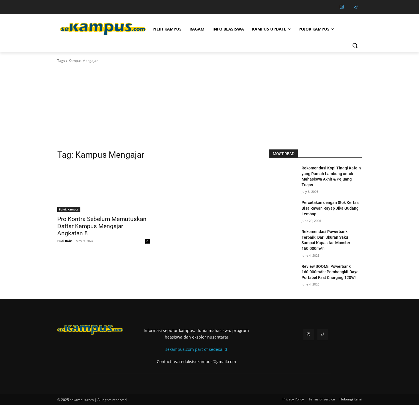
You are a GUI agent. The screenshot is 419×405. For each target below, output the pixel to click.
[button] (355, 45)
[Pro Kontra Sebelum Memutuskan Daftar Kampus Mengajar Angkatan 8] (103, 189)
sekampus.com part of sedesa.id (196, 349)
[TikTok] (356, 7)
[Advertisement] (209, 106)
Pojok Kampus (69, 209)
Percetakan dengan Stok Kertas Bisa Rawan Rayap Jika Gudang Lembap (330, 208)
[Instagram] (341, 7)
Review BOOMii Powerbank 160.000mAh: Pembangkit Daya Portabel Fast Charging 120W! (330, 272)
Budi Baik (64, 241)
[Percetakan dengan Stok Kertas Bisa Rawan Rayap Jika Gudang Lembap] (283, 209)
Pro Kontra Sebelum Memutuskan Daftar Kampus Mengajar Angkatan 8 (102, 226)
